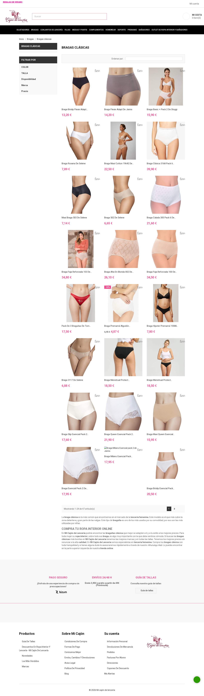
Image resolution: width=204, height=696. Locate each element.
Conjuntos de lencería (51, 30)
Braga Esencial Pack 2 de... (75, 488)
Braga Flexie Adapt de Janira (118, 109)
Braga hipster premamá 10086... (162, 326)
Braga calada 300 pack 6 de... (161, 217)
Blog (67, 673)
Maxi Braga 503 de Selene (74, 217)
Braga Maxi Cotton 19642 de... (119, 163)
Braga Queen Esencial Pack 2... (119, 434)
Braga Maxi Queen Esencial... (160, 434)
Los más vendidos (30, 661)
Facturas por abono (116, 657)
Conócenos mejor (73, 652)
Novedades (27, 656)
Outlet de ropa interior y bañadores (169, 30)
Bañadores (144, 30)
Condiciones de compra (76, 641)
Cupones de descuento (118, 668)
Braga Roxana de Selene (74, 163)
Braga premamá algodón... (117, 326)
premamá (132, 30)
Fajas (67, 30)
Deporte (122, 30)
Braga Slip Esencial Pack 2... (75, 434)
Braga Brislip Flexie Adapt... (75, 109)
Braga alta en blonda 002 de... (118, 272)
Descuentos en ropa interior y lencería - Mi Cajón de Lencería (34, 649)
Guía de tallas (146, 590)
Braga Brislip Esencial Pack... (160, 488)
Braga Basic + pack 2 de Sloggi (162, 109)
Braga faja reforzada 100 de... (162, 272)
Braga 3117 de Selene (72, 380)
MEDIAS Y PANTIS (79, 30)
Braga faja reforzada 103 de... (77, 272)
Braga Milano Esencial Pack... (118, 456)
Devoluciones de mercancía (120, 647)
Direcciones (112, 663)
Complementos (96, 30)
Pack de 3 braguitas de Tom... (76, 326)
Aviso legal (70, 663)
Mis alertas (109, 673)
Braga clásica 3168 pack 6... (160, 163)
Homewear (111, 30)
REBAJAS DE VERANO (12, 2)
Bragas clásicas (30, 46)
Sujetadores (23, 30)
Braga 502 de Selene (114, 217)
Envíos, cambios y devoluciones (80, 657)
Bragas (35, 30)
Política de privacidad (75, 668)
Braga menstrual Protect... (116, 380)
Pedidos (111, 652)
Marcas (25, 666)
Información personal (117, 641)
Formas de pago (72, 647)
